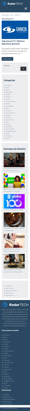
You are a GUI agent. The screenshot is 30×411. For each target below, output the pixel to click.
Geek (7, 122)
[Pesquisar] (23, 69)
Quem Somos (9, 293)
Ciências (8, 97)
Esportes (8, 115)
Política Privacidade (11, 290)
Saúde (7, 133)
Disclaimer (9, 286)
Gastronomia (9, 120)
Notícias (8, 124)
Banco (7, 87)
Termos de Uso (10, 295)
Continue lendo (7, 59)
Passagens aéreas (11, 131)
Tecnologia (9, 136)
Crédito (8, 103)
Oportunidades (10, 129)
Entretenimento (10, 113)
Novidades (9, 126)
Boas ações (9, 92)
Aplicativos (9, 85)
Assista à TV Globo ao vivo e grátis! (14, 209)
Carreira (8, 94)
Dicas (7, 108)
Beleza (8, 90)
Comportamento (10, 101)
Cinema (8, 99)
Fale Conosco (10, 288)
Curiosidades (9, 106)
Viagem (8, 138)
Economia (9, 110)
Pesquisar (7, 65)
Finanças (8, 117)
